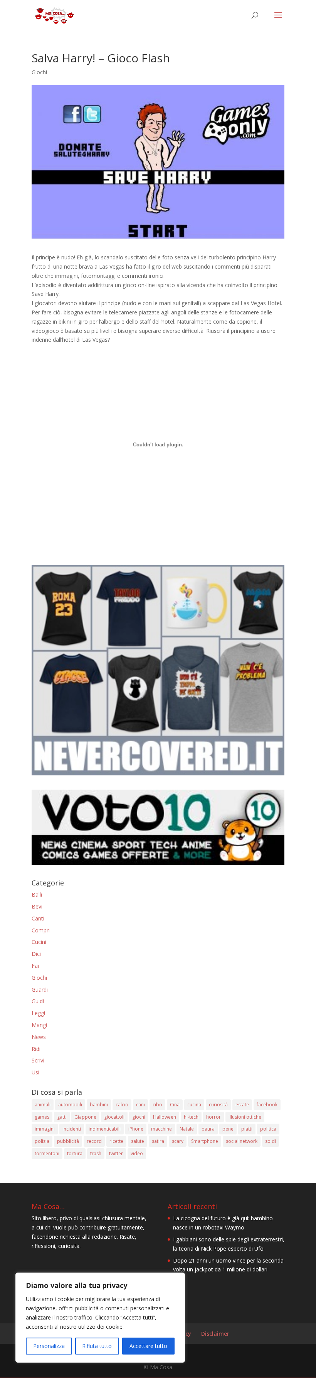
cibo (157, 1104)
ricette (116, 1141)
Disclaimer (215, 1333)
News (39, 1037)
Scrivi (38, 1060)
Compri (41, 930)
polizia (42, 1141)
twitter (116, 1153)
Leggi (38, 1013)
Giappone (85, 1117)
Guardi (40, 989)
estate (242, 1104)
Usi (35, 1072)
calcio (122, 1104)
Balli (37, 894)
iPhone (135, 1129)
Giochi (39, 72)
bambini (99, 1104)
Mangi (39, 1025)
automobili (70, 1104)
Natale (187, 1129)
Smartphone (204, 1141)
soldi (270, 1141)
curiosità (218, 1104)
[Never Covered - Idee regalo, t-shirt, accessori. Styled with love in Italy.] (158, 773)
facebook (267, 1104)
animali (42, 1104)
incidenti (71, 1129)
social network (241, 1141)
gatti (62, 1117)
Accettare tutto (148, 1346)
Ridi (36, 1048)
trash (95, 1153)
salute (137, 1141)
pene (228, 1129)
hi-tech (191, 1117)
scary (177, 1141)
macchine (161, 1129)
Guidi (38, 1001)
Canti (38, 918)
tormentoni (47, 1153)
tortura (74, 1153)
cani (140, 1104)
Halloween (164, 1117)
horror (213, 1117)
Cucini (39, 941)
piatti (246, 1129)
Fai (35, 965)
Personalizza (49, 1346)
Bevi (37, 906)
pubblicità (68, 1141)
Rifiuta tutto (97, 1346)
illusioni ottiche (245, 1117)
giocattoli (114, 1117)
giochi (138, 1117)
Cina (175, 1104)
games (42, 1117)
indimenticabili (105, 1129)
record (94, 1141)
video (137, 1153)
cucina (194, 1104)
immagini (45, 1129)
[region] (100, 1318)
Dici (36, 953)
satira (158, 1141)
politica (268, 1129)
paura (208, 1129)
